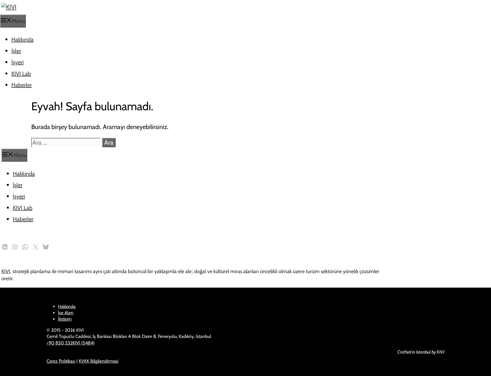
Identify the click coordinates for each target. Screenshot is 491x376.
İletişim (65, 319)
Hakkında (22, 39)
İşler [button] (16, 50)
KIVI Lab (21, 73)
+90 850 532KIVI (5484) (71, 343)
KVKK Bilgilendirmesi (98, 361)
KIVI (5, 271)
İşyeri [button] (17, 62)
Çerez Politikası (61, 361)
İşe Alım (65, 312)
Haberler (21, 85)
